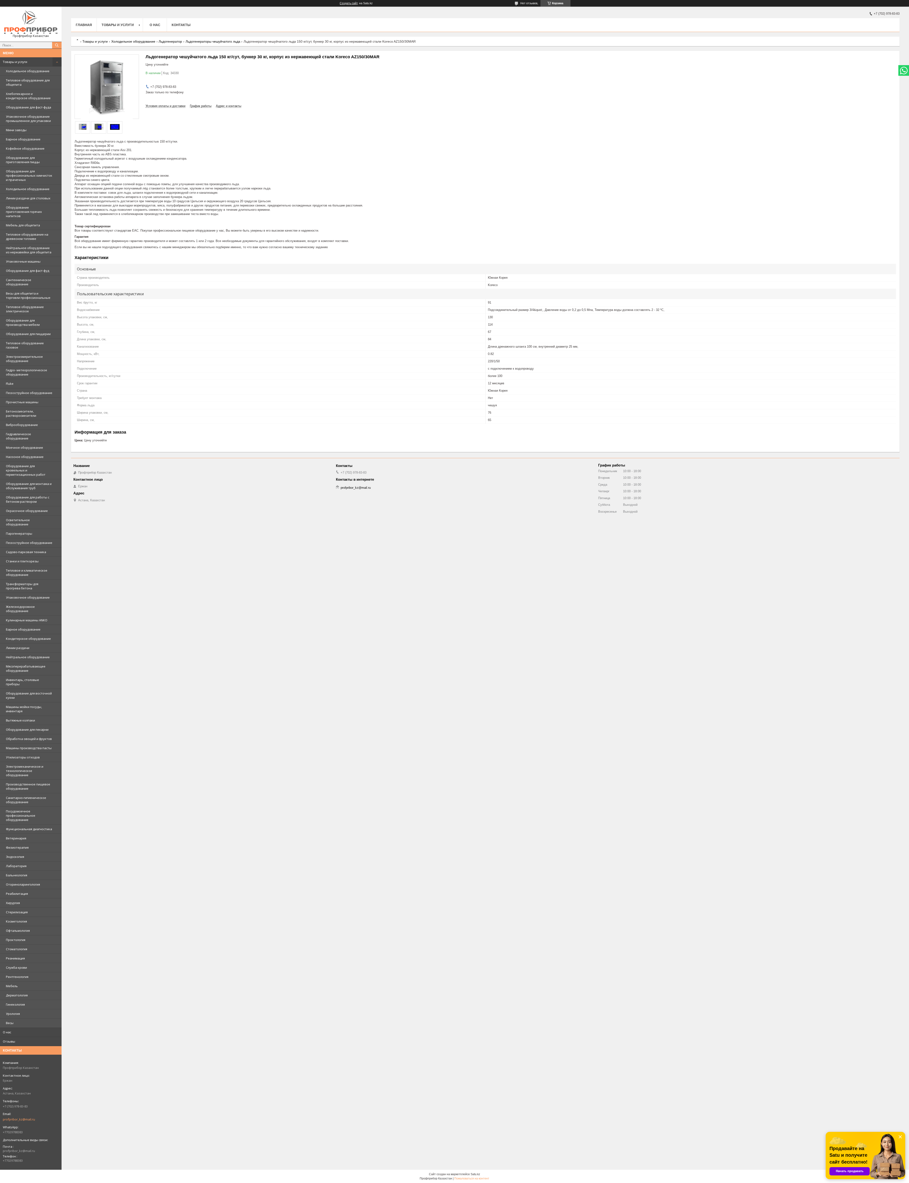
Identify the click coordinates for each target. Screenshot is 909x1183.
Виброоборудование (22, 425)
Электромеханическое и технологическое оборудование (24, 770)
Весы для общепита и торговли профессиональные (28, 295)
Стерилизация (17, 912)
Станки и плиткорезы (22, 561)
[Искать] (57, 45)
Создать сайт (349, 3)
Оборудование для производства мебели (23, 322)
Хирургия (13, 903)
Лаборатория (16, 866)
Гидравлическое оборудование (18, 436)
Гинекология (15, 1004)
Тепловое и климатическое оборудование (26, 572)
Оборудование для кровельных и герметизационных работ (25, 470)
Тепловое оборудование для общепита (28, 82)
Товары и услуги (15, 62)
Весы (9, 1023)
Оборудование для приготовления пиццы (23, 160)
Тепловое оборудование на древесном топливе (27, 236)
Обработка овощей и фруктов (29, 739)
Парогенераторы (19, 533)
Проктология (15, 940)
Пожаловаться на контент (471, 1178)
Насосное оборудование (25, 457)
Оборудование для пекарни (27, 729)
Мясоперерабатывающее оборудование (25, 668)
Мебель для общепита (23, 225)
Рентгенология (17, 977)
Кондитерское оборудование (28, 638)
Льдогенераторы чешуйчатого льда (213, 41)
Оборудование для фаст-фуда (28, 107)
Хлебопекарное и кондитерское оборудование (28, 96)
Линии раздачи (17, 648)
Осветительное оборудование (18, 522)
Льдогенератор (170, 41)
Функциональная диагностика (29, 829)
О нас (7, 1032)
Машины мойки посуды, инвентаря (24, 709)
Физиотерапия (17, 847)
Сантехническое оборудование (18, 282)
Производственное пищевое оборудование (28, 786)
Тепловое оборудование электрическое (25, 309)
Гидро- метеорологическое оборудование (26, 372)
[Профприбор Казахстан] (31, 22)
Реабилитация (17, 894)
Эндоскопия (15, 857)
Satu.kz (475, 1174)
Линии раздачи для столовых (28, 198)
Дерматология (17, 995)
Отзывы (9, 1041)
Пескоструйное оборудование (29, 393)
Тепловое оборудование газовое (25, 345)
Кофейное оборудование (25, 148)
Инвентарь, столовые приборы (22, 682)
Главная (84, 25)
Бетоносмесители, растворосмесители (21, 413)
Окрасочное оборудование (27, 511)
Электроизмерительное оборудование (24, 358)
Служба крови (16, 967)
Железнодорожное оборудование (20, 609)
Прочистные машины (22, 402)
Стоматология (16, 949)
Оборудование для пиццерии (28, 334)
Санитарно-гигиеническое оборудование (26, 800)
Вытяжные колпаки (20, 720)
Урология (13, 1014)
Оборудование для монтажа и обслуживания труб (29, 486)
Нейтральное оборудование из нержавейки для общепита (28, 250)
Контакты (181, 25)
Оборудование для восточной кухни (29, 695)
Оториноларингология (23, 884)
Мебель (12, 986)
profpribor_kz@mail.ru (19, 1119)
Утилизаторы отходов (23, 757)
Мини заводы (16, 130)
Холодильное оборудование (27, 71)
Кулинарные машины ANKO (26, 620)
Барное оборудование (23, 139)
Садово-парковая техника (26, 552)
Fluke (9, 383)
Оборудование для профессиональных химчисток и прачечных (29, 175)
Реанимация (15, 958)
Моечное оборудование (24, 447)
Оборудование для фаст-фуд (27, 271)
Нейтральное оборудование (28, 657)
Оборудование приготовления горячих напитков (24, 211)
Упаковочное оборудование (28, 597)
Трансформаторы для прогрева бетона (22, 586)
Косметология (16, 921)
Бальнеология (16, 875)
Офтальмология (18, 930)
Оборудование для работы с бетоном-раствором (27, 499)
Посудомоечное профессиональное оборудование (20, 815)
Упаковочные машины (23, 261)
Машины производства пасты (29, 748)
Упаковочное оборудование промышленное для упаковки (28, 118)
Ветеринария (16, 838)
